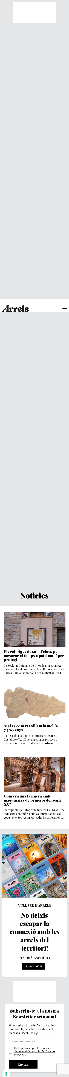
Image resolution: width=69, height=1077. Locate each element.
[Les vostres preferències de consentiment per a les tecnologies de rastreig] (6, 1073)
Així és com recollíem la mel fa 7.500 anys (31, 728)
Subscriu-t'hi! (33, 966)
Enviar (23, 1064)
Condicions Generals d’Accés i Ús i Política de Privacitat (34, 1051)
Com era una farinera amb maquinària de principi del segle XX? (33, 800)
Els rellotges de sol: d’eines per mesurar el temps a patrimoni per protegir (34, 655)
